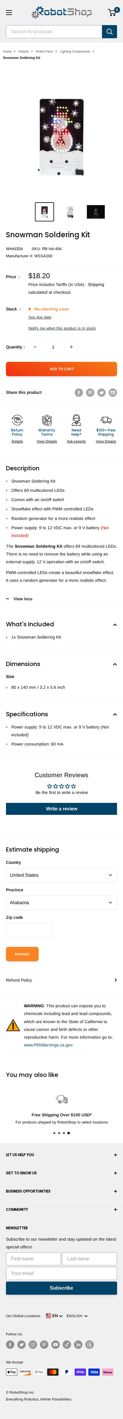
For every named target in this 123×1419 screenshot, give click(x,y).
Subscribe (61, 1288)
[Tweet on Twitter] (101, 392)
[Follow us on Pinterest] (44, 1344)
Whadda (14, 249)
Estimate (22, 954)
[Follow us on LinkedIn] (78, 1344)
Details (17, 441)
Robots (24, 51)
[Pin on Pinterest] (90, 392)
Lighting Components (75, 51)
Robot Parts (44, 51)
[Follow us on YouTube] (55, 1344)
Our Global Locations (23, 1316)
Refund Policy (19, 980)
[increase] (71, 347)
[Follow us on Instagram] (33, 1344)
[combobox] (54, 31)
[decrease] (35, 347)
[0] (112, 12)
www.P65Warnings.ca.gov (48, 1045)
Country (13, 862)
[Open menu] (9, 12)
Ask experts (76, 441)
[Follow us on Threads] (89, 1344)
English (75, 1316)
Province (14, 889)
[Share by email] (113, 392)
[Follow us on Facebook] (10, 1344)
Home (7, 51)
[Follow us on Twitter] (21, 1344)
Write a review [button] (61, 808)
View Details (47, 441)
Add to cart (62, 369)
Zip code (14, 917)
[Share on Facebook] (79, 392)
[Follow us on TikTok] (67, 1344)
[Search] (109, 31)
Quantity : (15, 347)
